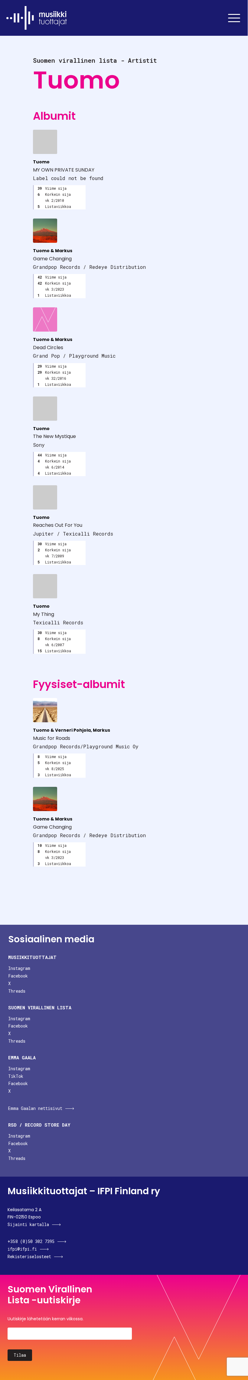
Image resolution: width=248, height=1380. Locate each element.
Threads (16, 991)
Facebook (18, 976)
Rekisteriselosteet (29, 1256)
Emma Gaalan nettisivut (35, 1108)
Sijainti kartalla (28, 1224)
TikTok (15, 1076)
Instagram (19, 968)
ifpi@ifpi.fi (22, 1249)
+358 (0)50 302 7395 (31, 1241)
